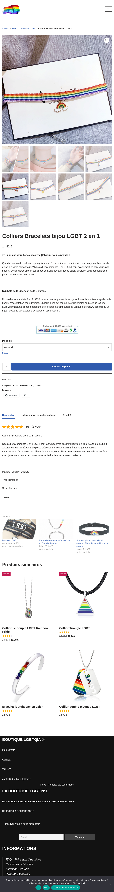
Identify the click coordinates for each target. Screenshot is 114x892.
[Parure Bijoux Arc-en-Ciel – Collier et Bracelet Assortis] (56, 529)
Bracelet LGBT (9, 540)
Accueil (5, 28)
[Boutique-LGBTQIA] (11, 9)
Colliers (38, 386)
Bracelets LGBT (27, 28)
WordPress (68, 784)
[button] (106, 40)
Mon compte (8, 750)
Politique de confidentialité (66, 887)
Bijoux (15, 28)
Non (46, 887)
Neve (43, 784)
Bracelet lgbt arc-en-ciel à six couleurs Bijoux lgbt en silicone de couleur (92, 543)
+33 (9, 769)
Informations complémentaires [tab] (39, 415)
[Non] (110, 884)
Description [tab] (8, 415)
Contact (6, 759)
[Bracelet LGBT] (19, 529)
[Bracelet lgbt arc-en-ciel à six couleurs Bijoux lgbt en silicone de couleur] (93, 529)
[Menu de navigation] (108, 9)
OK (38, 887)
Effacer (5, 353)
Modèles (7, 341)
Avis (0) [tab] (67, 415)
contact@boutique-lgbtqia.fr (16, 779)
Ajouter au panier (61, 366)
